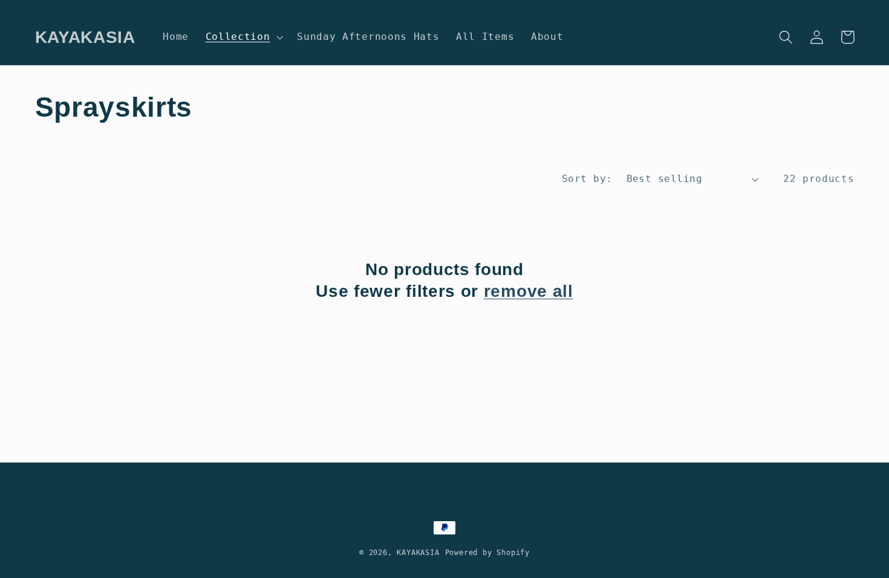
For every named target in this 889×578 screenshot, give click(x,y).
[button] (243, 36)
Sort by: (587, 178)
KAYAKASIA (418, 552)
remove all (528, 291)
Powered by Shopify (487, 552)
